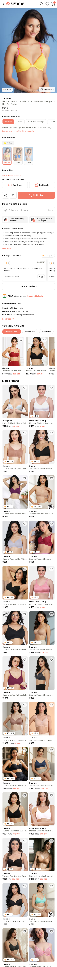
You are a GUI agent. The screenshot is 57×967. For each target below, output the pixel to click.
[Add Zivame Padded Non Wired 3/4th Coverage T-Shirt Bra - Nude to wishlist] (51, 614)
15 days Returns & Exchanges (44, 219)
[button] (3, 4)
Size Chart (17, 185)
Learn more (7, 131)
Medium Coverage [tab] (36, 121)
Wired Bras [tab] (46, 331)
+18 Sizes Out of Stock (11, 175)
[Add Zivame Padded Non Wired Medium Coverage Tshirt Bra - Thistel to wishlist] (24, 523)
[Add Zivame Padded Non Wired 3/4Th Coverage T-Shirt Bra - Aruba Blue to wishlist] (51, 886)
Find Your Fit (44, 185)
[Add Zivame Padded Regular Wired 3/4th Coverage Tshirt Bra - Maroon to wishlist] (51, 523)
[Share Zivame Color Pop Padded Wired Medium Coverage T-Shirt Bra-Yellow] (5, 195)
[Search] (41, 4)
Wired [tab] (19, 121)
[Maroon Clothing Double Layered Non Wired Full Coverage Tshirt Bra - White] (42, 809)
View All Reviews (28, 286)
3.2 (7, 89)
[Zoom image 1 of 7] (28, 50)
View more (6, 248)
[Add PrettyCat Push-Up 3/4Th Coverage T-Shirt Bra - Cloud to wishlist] (24, 387)
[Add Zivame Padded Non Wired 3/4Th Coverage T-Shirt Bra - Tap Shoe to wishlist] (51, 433)
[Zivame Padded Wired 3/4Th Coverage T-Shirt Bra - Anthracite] (37, 351)
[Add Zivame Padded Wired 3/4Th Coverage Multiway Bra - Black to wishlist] (24, 750)
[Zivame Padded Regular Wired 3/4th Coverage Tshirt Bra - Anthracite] (42, 673)
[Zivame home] (15, 4)
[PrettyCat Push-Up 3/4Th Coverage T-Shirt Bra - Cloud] (15, 401)
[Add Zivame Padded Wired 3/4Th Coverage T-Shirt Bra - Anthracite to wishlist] (44, 340)
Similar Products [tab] (12, 331)
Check (50, 210)
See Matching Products (24, 131)
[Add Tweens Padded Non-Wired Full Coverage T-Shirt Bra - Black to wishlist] (24, 841)
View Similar (49, 89)
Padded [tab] (8, 121)
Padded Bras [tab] (30, 331)
